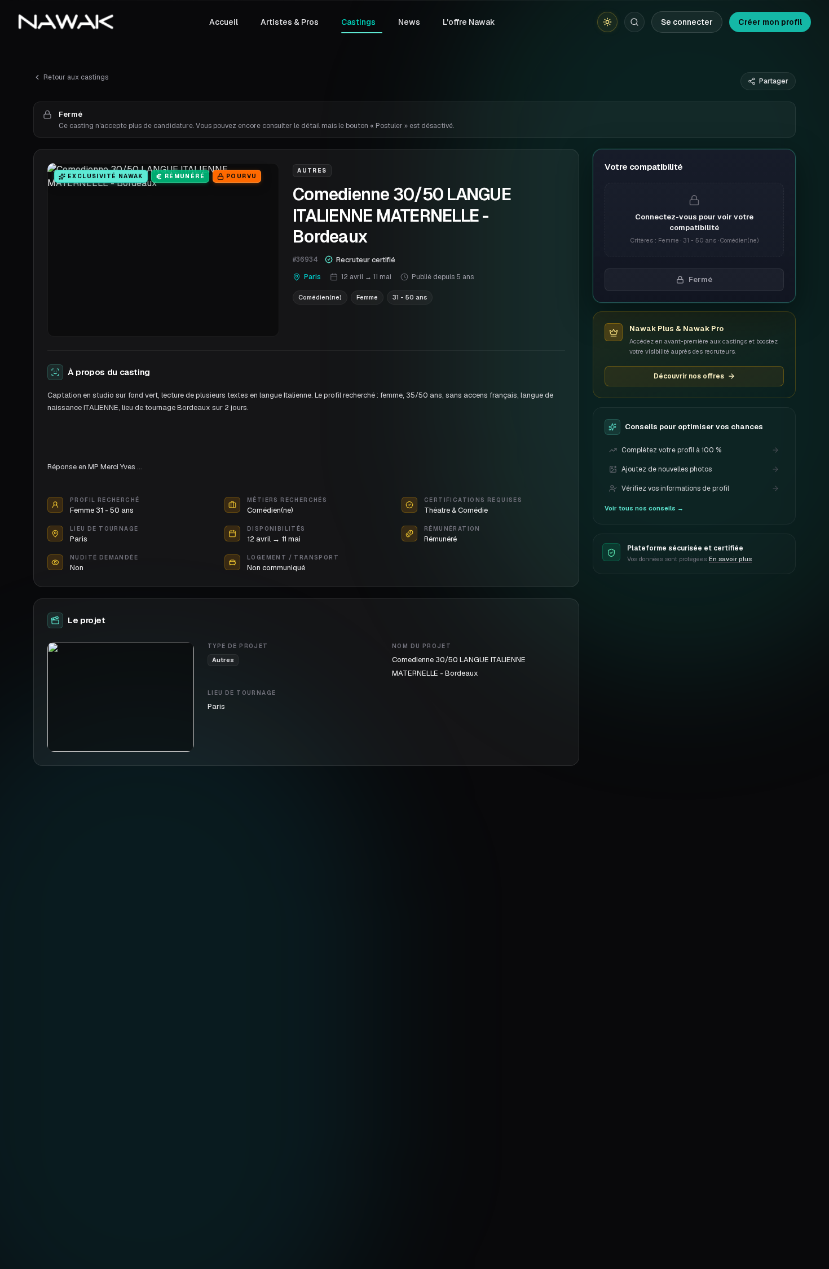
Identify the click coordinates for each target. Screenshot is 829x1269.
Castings (358, 22)
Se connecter (687, 22)
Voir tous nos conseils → (644, 508)
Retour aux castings (75, 77)
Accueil (223, 22)
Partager (773, 81)
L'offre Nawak (469, 22)
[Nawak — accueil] (65, 22)
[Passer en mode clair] (607, 22)
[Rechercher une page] (634, 22)
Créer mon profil (770, 22)
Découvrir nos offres (689, 376)
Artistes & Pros (290, 22)
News (409, 22)
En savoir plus (730, 559)
